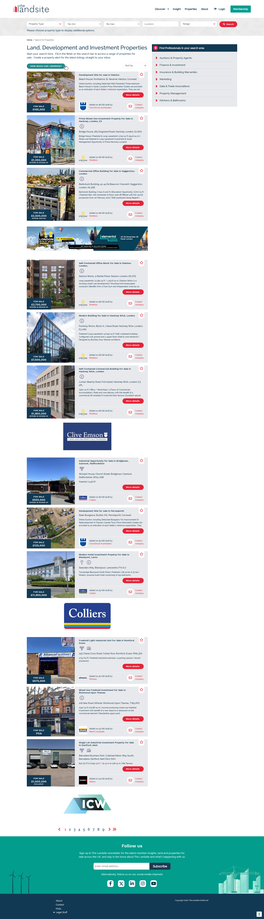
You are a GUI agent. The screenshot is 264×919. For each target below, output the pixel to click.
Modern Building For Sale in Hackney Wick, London (107, 315)
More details (133, 95)
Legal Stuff (61, 912)
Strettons (93, 160)
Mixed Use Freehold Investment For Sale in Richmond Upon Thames (102, 691)
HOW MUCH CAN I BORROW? (46, 66)
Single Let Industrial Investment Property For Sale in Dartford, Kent (106, 743)
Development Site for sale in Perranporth (101, 511)
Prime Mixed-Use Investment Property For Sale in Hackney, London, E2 (106, 120)
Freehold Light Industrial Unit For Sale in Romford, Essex (107, 641)
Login (222, 9)
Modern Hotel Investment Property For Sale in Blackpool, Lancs (104, 556)
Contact (60, 904)
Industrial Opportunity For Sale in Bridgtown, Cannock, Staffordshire (104, 462)
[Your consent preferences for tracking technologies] (259, 914)
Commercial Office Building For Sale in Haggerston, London (107, 172)
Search (230, 24)
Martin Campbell (96, 731)
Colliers (92, 500)
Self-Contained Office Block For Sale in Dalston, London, (105, 264)
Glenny (92, 782)
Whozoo (93, 679)
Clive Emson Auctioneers (100, 108)
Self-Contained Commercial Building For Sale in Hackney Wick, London (105, 370)
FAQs (58, 908)
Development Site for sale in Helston (99, 75)
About (59, 900)
